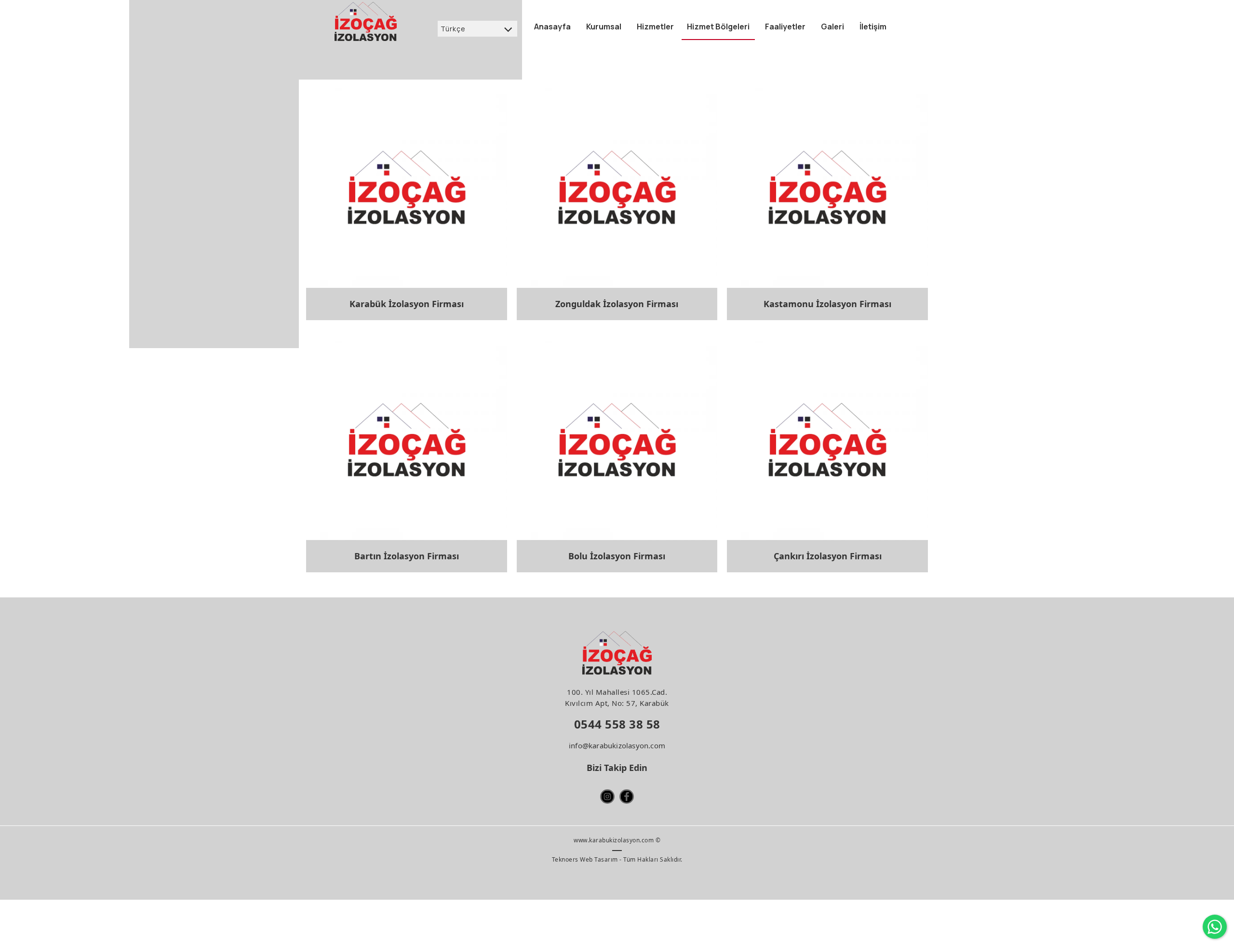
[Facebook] (626, 796)
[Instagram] (607, 796)
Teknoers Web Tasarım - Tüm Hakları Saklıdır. (617, 859)
